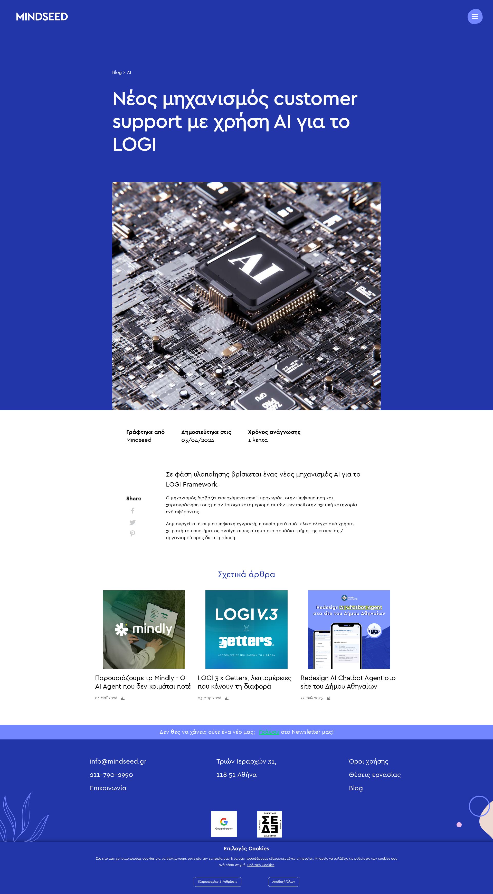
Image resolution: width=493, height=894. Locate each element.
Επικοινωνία (108, 788)
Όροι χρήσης (368, 761)
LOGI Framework (191, 484)
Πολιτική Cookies (260, 865)
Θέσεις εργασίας (375, 775)
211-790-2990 (111, 775)
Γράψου (269, 732)
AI (129, 72)
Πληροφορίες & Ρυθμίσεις (217, 881)
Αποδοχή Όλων (283, 881)
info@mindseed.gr (118, 761)
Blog (117, 72)
